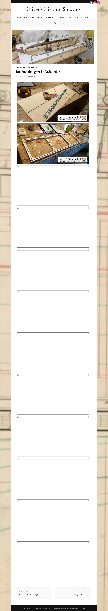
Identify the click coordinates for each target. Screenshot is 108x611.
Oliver (19, 76)
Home (19, 17)
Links (86, 17)
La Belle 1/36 (50, 17)
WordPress (82, 608)
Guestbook (78, 17)
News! (25, 17)
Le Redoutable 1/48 (36, 17)
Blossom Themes (66, 608)
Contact (69, 17)
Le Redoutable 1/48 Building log (27, 67)
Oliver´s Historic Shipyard (54, 9)
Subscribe (61, 17)
